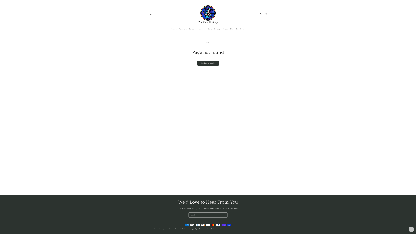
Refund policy (183, 229)
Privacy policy (193, 229)
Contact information (216, 229)
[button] (150, 14)
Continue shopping (208, 63)
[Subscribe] (225, 215)
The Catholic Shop (159, 229)
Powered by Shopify (170, 229)
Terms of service (204, 229)
